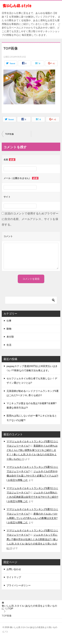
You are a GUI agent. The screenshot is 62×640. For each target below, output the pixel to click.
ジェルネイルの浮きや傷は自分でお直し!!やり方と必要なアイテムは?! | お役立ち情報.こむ (32, 475)
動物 (9, 328)
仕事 (9, 320)
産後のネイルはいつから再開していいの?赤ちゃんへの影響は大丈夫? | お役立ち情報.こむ (32, 518)
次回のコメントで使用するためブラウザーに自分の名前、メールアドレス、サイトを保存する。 (30, 219)
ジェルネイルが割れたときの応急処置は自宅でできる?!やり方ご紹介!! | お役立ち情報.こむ (32, 497)
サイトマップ (14, 577)
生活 (9, 344)
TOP (29, 607)
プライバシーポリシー (19, 585)
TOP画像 (9, 134)
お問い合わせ (14, 569)
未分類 (10, 336)
